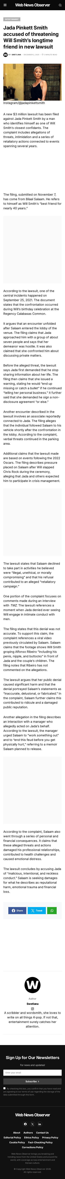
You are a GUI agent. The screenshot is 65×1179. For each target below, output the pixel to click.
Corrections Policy (32, 1147)
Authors (28, 1132)
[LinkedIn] (39, 1124)
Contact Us (42, 1132)
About (16, 1132)
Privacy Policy (50, 1137)
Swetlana (32, 1003)
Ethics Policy (31, 1137)
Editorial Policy (12, 1137)
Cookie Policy (17, 1142)
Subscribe (31, 1081)
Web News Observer (32, 5)
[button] (5, 5)
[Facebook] (25, 1124)
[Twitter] (32, 1124)
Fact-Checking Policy (40, 1142)
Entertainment (12, 19)
